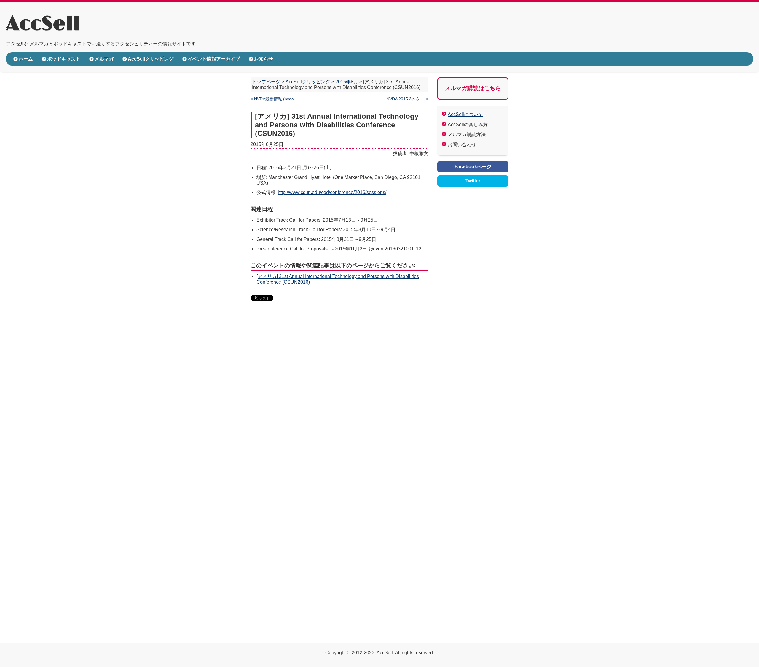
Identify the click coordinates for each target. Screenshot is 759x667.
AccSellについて (465, 114)
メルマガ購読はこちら (473, 88)
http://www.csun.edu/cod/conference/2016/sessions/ (332, 192)
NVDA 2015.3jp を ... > (407, 99)
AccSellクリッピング (150, 58)
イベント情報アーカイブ (214, 58)
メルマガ (104, 58)
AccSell (43, 24)
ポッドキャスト (63, 58)
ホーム (26, 58)
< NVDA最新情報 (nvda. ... (275, 99)
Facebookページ (473, 166)
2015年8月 (346, 81)
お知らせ (263, 58)
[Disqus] (339, 397)
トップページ (266, 81)
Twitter (472, 180)
